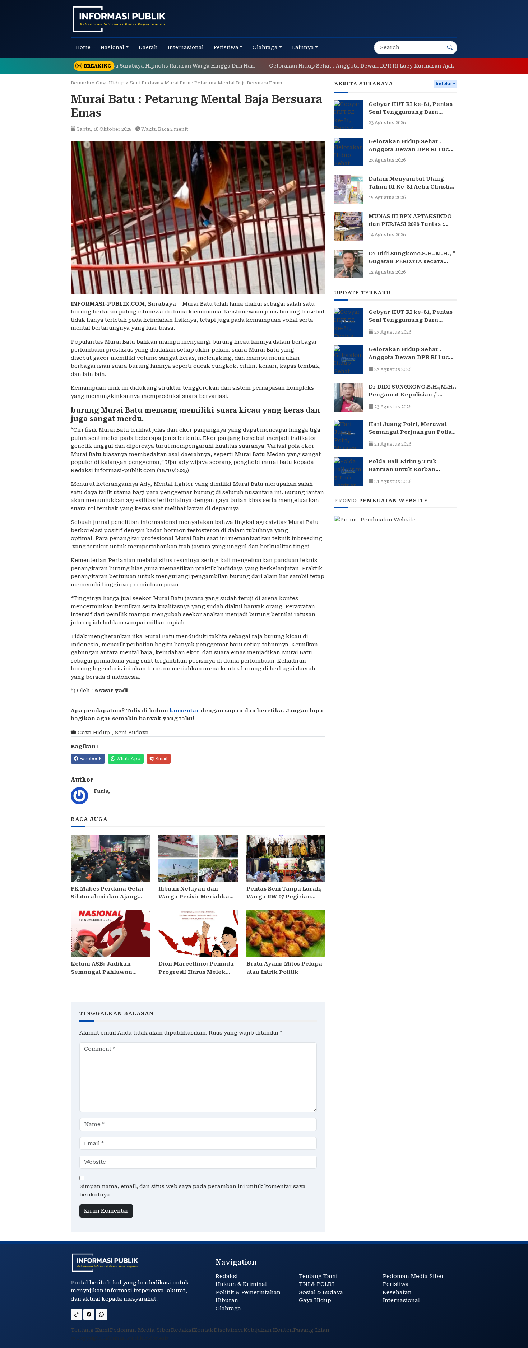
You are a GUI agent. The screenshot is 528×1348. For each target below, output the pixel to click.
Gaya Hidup (110, 82)
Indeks (443, 83)
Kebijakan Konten (268, 1330)
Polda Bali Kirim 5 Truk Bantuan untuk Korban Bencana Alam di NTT (403, 469)
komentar (184, 710)
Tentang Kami (318, 1276)
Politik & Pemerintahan (248, 1292)
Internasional (401, 1300)
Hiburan (227, 1300)
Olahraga (228, 1308)
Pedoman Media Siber (413, 1276)
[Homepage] (119, 18)
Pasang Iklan (311, 1330)
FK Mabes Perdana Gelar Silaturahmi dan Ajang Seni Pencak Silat (107, 897)
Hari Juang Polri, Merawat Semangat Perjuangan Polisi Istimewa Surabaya (411, 432)
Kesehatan (397, 1292)
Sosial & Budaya (321, 1292)
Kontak (203, 1330)
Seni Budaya (144, 82)
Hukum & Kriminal (241, 1284)
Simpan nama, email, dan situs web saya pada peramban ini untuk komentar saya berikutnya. (192, 1190)
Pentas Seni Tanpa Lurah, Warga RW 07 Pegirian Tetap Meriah (284, 897)
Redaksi (227, 1276)
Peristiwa (396, 1284)
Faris (101, 791)
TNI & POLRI (316, 1284)
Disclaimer (228, 1330)
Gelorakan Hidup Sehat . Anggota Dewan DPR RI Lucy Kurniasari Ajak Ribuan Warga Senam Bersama (369, 66)
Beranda (81, 82)
